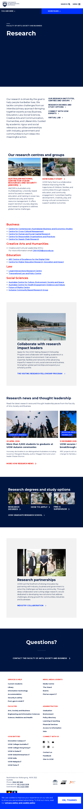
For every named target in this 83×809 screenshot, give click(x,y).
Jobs (45, 731)
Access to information (52, 728)
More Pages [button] (53, 11)
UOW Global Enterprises (18, 755)
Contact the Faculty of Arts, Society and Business (40, 658)
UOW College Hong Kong (18, 748)
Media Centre (48, 684)
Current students (15, 684)
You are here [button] (7, 11)
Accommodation (15, 694)
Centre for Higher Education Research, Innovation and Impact (36, 262)
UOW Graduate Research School (25, 515)
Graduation (47, 711)
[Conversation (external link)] (53, 747)
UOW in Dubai (13, 751)
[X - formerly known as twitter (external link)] (48, 742)
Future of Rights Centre (19, 287)
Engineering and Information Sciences (24, 714)
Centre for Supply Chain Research (24, 239)
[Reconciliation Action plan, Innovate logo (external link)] (55, 782)
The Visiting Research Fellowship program (40, 374)
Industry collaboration (30, 606)
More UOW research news (20, 464)
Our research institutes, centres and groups (61, 100)
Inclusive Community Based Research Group (28, 290)
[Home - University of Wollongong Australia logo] (11, 4)
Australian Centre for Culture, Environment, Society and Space (36, 282)
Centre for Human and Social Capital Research (29, 234)
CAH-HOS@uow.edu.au (43, 251)
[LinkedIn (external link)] (48, 747)
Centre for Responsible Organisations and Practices (32, 237)
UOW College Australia (17, 744)
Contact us (47, 752)
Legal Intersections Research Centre (25, 271)
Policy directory (49, 718)
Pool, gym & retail (15, 701)
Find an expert (49, 694)
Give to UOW (48, 759)
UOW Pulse (12, 765)
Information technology (18, 691)
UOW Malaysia (14, 762)
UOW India (12, 758)
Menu (75, 4)
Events (46, 691)
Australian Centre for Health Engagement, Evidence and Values (37, 285)
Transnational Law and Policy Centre (25, 273)
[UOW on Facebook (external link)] (44, 742)
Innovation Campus (16, 741)
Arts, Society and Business (19, 711)
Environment (48, 714)
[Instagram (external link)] (44, 747)
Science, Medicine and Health (20, 718)
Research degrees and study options (59, 106)
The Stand (47, 687)
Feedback (47, 756)
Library (10, 687)
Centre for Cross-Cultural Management (26, 231)
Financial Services (50, 724)
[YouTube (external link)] (53, 742)
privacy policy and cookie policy (20, 803)
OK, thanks (69, 800)
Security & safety (15, 698)
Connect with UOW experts (58, 112)
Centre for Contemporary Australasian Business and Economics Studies (41, 229)
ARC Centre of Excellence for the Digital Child (29, 259)
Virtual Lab (54, 118)
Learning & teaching (51, 721)
